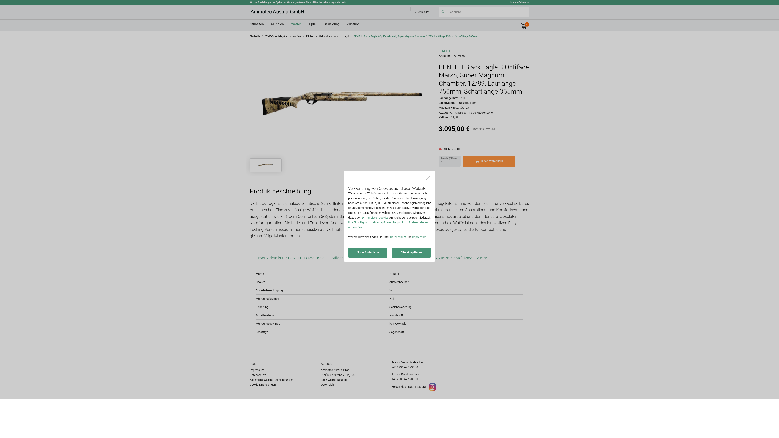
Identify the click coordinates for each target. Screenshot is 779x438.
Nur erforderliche (368, 252)
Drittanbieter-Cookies (375, 217)
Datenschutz (398, 237)
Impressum (419, 237)
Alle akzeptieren (411, 252)
